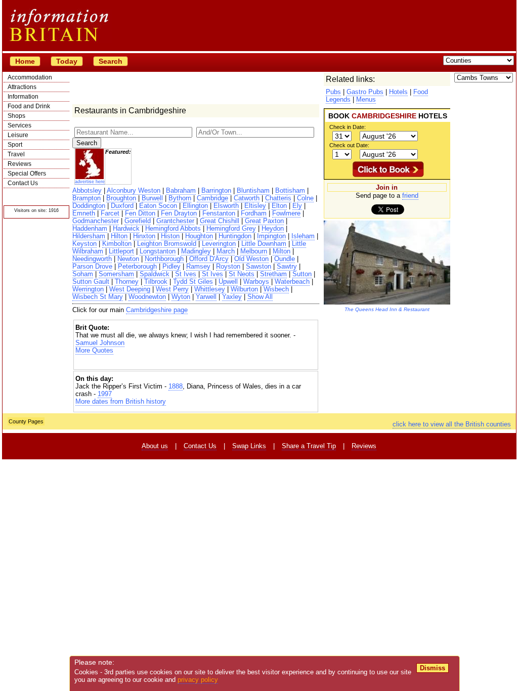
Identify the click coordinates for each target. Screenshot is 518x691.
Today (66, 61)
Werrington (88, 289)
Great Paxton (264, 221)
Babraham (181, 190)
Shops (16, 115)
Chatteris (278, 198)
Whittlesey (209, 289)
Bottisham (290, 190)
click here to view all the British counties (452, 424)
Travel (16, 154)
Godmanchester (95, 221)
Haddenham (89, 228)
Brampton (86, 198)
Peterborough (137, 266)
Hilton (119, 236)
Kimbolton (117, 243)
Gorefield (137, 221)
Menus (366, 99)
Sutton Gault (90, 281)
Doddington (88, 205)
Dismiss (432, 668)
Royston (228, 266)
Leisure (18, 135)
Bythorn (179, 198)
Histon (170, 236)
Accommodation (30, 77)
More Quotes (94, 350)
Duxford (122, 205)
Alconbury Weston (133, 190)
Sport (15, 144)
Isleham (303, 236)
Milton (281, 251)
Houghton (199, 236)
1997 (105, 394)
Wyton (180, 296)
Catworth (247, 198)
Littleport (121, 251)
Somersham (116, 274)
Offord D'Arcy (209, 259)
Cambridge (212, 198)
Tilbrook (155, 281)
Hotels (398, 92)
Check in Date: (347, 127)
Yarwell (206, 296)
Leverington (219, 243)
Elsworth (226, 205)
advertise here (90, 181)
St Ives (185, 274)
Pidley (171, 266)
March (226, 251)
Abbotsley (87, 190)
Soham (82, 274)
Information (23, 96)
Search (110, 61)
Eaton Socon (158, 205)
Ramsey (198, 266)
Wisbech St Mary (97, 296)
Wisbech (276, 289)
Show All (260, 296)
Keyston (84, 243)
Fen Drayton (179, 213)
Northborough (164, 259)
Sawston (258, 266)
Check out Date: (349, 145)
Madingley (196, 251)
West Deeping (129, 289)
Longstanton (158, 251)
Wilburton (244, 289)
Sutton (302, 274)
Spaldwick (154, 274)
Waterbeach (292, 281)
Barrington (216, 190)
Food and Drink (29, 106)
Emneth (83, 213)
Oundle (284, 259)
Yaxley (232, 296)
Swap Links (249, 446)
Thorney (127, 281)
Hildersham (88, 236)
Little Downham (263, 243)
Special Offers (27, 173)
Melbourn (253, 251)
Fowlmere (286, 213)
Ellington (195, 205)
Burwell (152, 198)
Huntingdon (235, 236)
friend (410, 195)
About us (155, 446)
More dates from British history (120, 401)
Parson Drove (92, 266)
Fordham (254, 213)
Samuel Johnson (99, 343)
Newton (128, 259)
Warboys (256, 281)
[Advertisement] (195, 363)
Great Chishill (219, 221)
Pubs (333, 92)
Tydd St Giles (193, 281)
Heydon (273, 228)
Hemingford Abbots (173, 228)
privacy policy (198, 679)
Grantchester (175, 221)
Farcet (110, 213)
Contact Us (23, 183)
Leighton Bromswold (166, 243)
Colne (305, 198)
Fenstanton (218, 213)
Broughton (121, 198)
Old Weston (251, 259)
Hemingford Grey (231, 228)
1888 (175, 386)
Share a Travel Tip (309, 446)
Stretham (273, 274)
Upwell (228, 281)
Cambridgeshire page (157, 310)
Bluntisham (253, 190)
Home (25, 61)
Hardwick (126, 228)
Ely (297, 205)
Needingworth (92, 259)
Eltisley (255, 205)
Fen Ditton (140, 213)
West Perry (172, 289)
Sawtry (287, 266)
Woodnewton (147, 296)
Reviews (19, 163)
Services (19, 125)
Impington (271, 236)
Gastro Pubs (365, 92)
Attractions (22, 87)
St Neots (241, 274)
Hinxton (144, 236)
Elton (279, 205)
